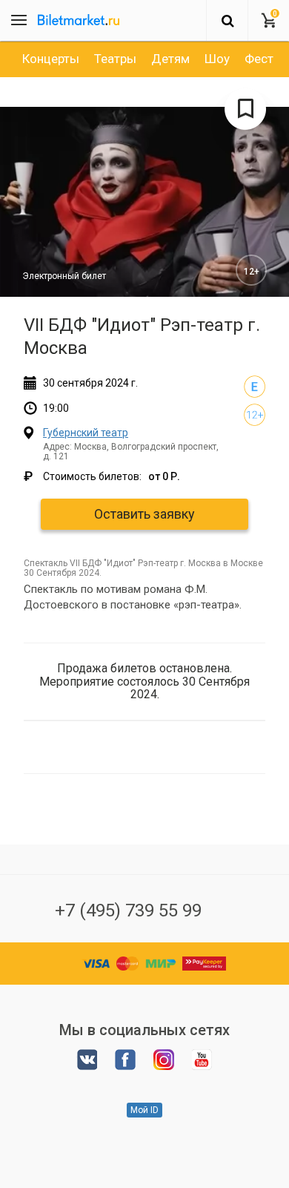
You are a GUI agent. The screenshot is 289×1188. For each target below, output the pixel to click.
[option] (51, 58)
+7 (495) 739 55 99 (128, 910)
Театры (115, 58)
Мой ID (144, 1110)
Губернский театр (85, 433)
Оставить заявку (144, 514)
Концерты (50, 58)
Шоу (217, 58)
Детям (170, 58)
